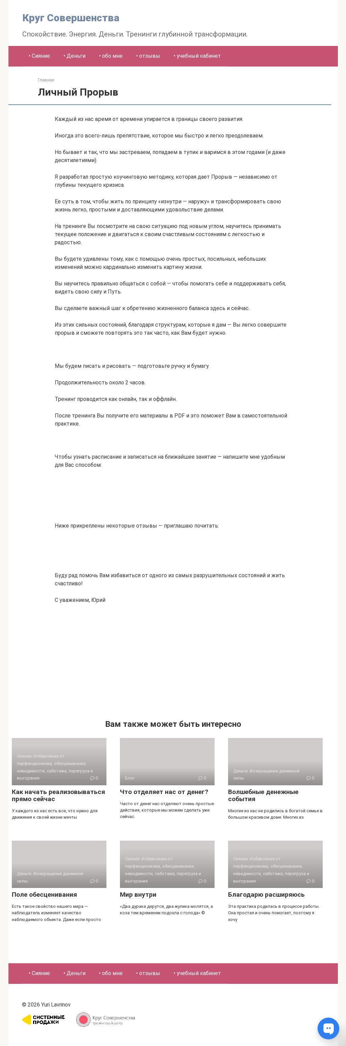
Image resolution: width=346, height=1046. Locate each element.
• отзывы (148, 56)
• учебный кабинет (197, 56)
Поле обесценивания (44, 894)
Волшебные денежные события (263, 795)
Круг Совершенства (70, 18)
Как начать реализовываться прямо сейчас (58, 795)
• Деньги (74, 56)
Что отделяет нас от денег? (164, 792)
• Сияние (39, 56)
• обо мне (111, 56)
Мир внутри (138, 894)
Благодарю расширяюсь (266, 894)
